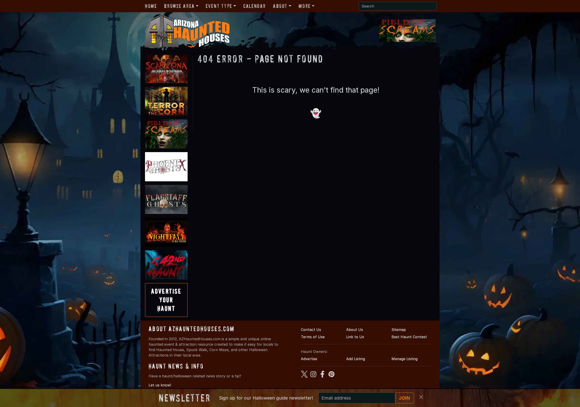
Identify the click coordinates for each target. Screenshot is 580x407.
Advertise (309, 359)
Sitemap (399, 329)
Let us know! (160, 385)
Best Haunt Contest (409, 337)
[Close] (421, 397)
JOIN (404, 398)
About (280, 6)
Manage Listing (405, 359)
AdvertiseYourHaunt (166, 299)
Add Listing (355, 359)
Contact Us (311, 329)
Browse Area (179, 6)
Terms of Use (313, 337)
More (304, 6)
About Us (354, 329)
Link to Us (355, 337)
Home (151, 6)
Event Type (219, 6)
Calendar (254, 6)
